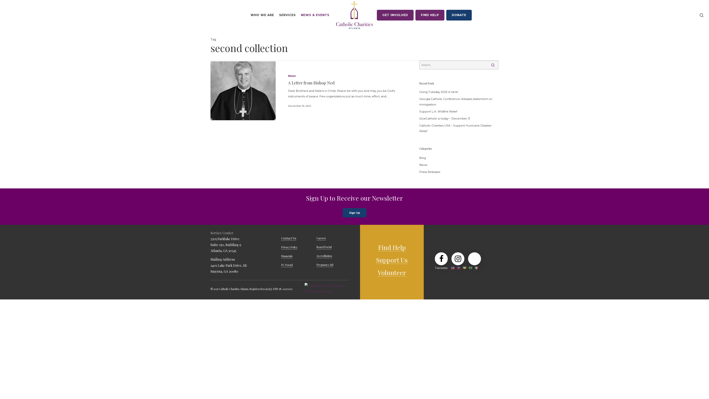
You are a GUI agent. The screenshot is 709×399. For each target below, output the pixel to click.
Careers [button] (321, 238)
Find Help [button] (392, 247)
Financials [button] (286, 256)
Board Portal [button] (324, 247)
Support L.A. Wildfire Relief (438, 111)
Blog (422, 158)
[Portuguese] (470, 268)
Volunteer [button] (392, 272)
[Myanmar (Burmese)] (464, 268)
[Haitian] (458, 268)
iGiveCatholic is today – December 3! (444, 118)
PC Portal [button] (287, 265)
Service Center (221, 233)
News (292, 76)
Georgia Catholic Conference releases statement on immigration (455, 101)
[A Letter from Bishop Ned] (243, 90)
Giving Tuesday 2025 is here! (438, 92)
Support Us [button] (392, 260)
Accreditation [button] (324, 256)
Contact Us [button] (288, 238)
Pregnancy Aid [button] (324, 265)
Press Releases (429, 172)
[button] (355, 212)
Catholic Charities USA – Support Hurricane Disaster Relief (455, 128)
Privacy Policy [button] (289, 247)
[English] (453, 268)
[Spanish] (476, 268)
